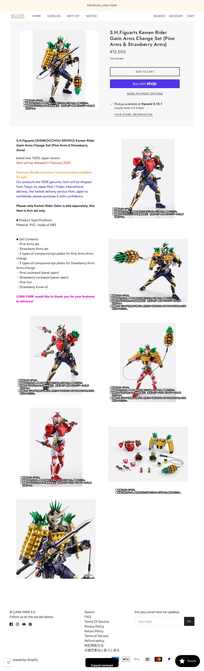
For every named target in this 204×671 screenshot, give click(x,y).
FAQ (87, 617)
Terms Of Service (96, 621)
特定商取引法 (94, 645)
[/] (18, 16)
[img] (11, 624)
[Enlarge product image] (59, 70)
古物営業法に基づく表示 (102, 650)
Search (159, 16)
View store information (133, 114)
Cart (190, 16)
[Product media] (56, 355)
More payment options (145, 93)
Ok (189, 621)
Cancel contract (102, 665)
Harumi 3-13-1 (151, 104)
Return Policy (93, 631)
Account (176, 16)
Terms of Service (96, 636)
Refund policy (94, 641)
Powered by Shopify (24, 660)
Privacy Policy (94, 626)
